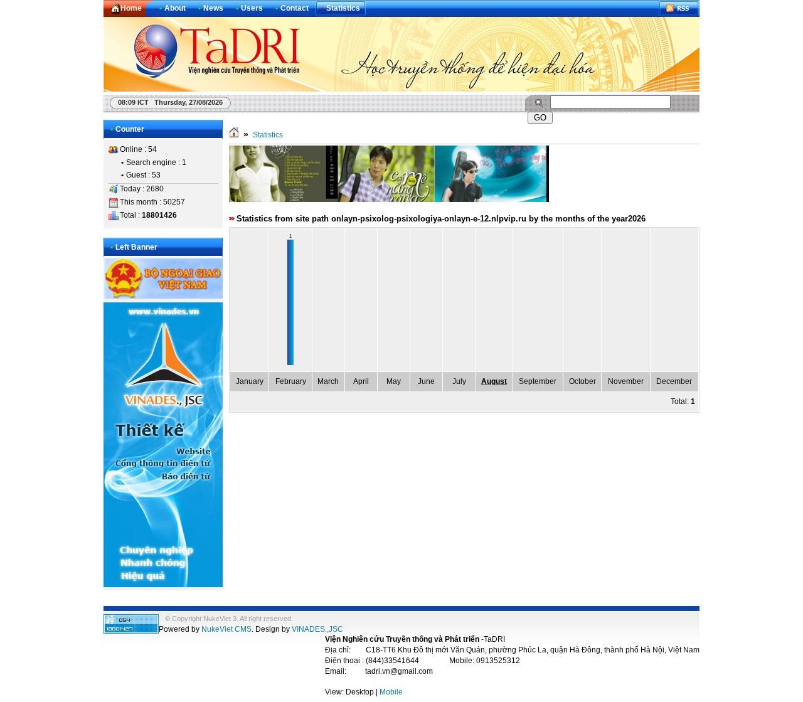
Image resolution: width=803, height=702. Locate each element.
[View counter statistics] (131, 631)
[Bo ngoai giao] (163, 296)
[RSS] (678, 8)
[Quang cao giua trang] (389, 199)
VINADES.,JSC (317, 629)
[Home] (234, 134)
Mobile (391, 692)
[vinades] (163, 584)
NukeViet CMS (226, 629)
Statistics (268, 134)
